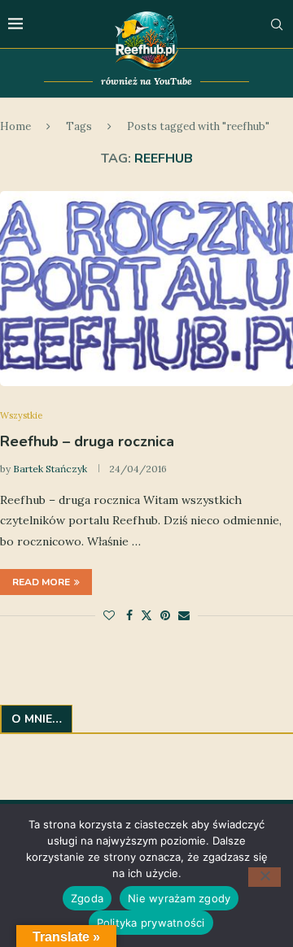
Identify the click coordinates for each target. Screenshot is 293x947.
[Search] (277, 24)
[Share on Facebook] (129, 615)
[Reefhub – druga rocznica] (146, 288)
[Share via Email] (184, 615)
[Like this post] (109, 615)
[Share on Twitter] (146, 615)
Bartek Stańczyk (50, 469)
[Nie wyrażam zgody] (264, 877)
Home (15, 126)
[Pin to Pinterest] (165, 615)
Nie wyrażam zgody (179, 898)
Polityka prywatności (151, 922)
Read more (41, 582)
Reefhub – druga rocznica (87, 441)
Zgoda (87, 898)
